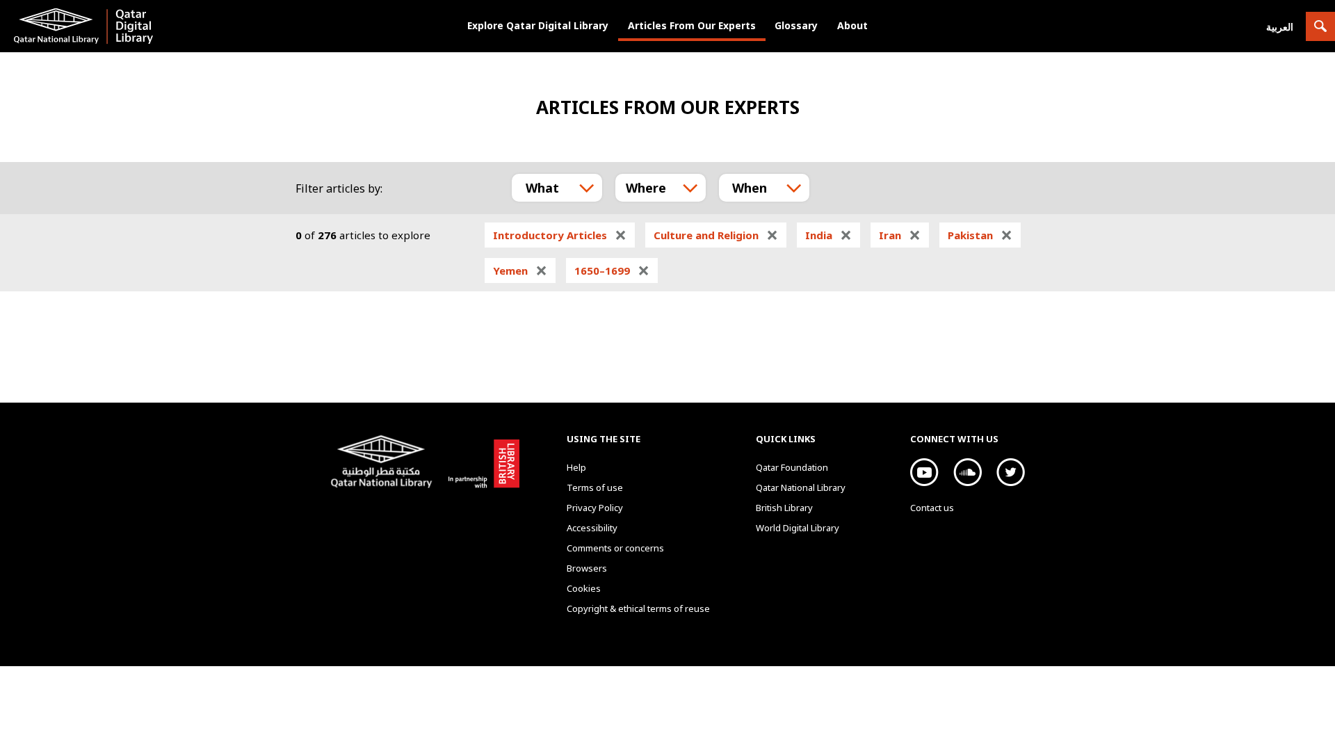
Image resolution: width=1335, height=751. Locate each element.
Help (576, 467)
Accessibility (592, 528)
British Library (481, 461)
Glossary (796, 25)
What (542, 187)
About (852, 25)
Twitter (1010, 472)
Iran (900, 235)
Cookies (584, 588)
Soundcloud (967, 472)
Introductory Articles (559, 235)
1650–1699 (611, 270)
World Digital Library (797, 528)
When (749, 187)
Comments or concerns (615, 548)
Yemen (520, 270)
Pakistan (980, 235)
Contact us (932, 507)
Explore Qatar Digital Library (537, 25)
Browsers (587, 568)
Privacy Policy (595, 507)
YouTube (924, 472)
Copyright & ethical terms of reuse (638, 608)
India (828, 235)
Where (646, 187)
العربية (1279, 26)
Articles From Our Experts (692, 25)
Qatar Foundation (792, 467)
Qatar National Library (384, 463)
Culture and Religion (716, 235)
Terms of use (595, 487)
